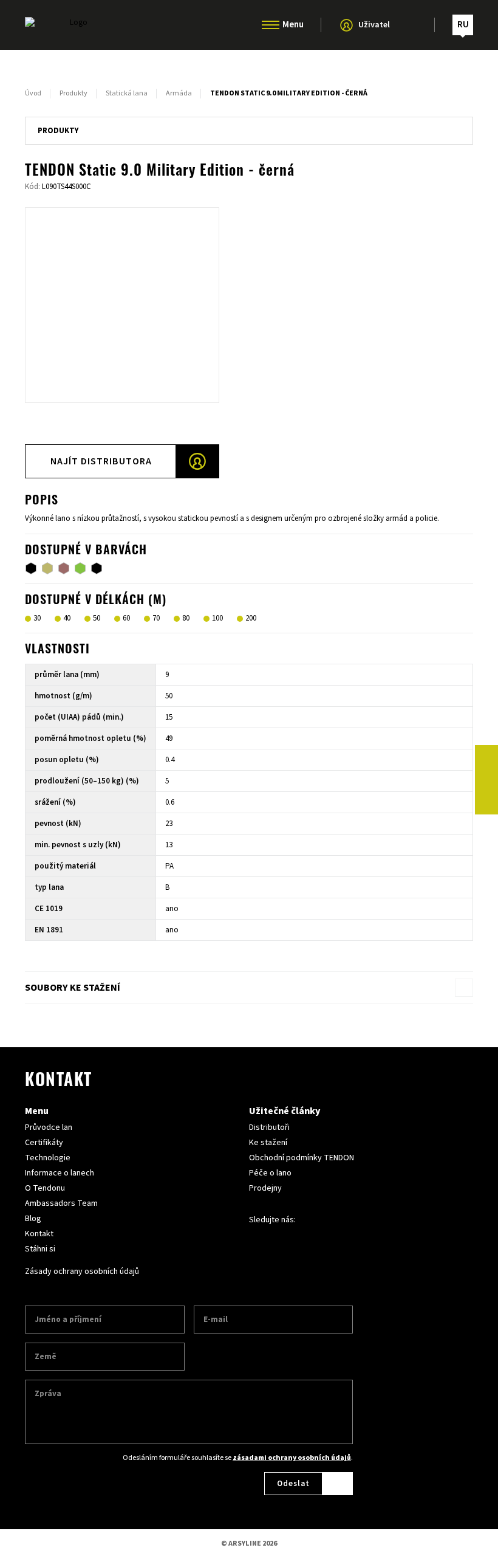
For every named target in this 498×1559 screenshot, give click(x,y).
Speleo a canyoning (249, 113)
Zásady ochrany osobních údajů (82, 1271)
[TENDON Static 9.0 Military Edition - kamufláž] (64, 568)
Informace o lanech (59, 1173)
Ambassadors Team (61, 1203)
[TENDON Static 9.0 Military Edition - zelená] (80, 568)
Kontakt (39, 1234)
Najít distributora (101, 461)
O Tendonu (45, 1188)
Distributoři (269, 1127)
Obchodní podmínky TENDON (301, 1158)
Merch (249, 164)
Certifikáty (44, 1143)
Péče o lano (270, 1173)
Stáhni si (40, 1249)
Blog (33, 1219)
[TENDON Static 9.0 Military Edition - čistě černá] (96, 568)
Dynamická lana (249, 62)
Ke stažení (268, 1143)
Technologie (47, 1158)
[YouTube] (486, 802)
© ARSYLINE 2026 (249, 1543)
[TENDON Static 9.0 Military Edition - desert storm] (47, 568)
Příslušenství (249, 139)
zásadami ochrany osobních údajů (292, 1458)
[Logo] (73, 25)
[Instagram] (486, 779)
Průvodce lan (48, 1127)
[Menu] (270, 25)
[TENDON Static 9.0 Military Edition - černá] (31, 568)
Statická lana (249, 88)
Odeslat (293, 1483)
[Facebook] (486, 756)
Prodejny (265, 1188)
